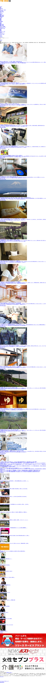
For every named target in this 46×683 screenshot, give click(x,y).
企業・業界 (2, 11)
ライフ (1, 17)
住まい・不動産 (2, 26)
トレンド (1, 33)
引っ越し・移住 (2, 28)
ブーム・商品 (2, 34)
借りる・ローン (2, 32)
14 (1, 454)
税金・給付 (2, 24)
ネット (1, 35)
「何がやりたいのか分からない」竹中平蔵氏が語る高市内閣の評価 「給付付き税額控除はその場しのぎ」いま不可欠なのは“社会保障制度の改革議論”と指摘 (23, 463)
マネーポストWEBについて (4, 681)
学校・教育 (2, 15)
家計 (0, 29)
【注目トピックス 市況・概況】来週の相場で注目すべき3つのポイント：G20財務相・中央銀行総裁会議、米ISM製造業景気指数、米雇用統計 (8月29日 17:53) (23, 469)
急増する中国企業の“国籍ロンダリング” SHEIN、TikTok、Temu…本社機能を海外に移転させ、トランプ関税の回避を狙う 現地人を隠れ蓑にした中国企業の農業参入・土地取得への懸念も (23, 466)
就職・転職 (2, 16)
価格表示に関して (9, 672)
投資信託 (1, 8)
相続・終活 (2, 25)
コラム (1, 36)
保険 (0, 23)
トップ (1, 6)
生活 (0, 20)
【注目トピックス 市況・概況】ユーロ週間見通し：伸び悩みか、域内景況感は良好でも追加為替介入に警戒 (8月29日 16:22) (20, 470)
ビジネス (1, 10)
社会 (0, 12)
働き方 (1, 14)
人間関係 (1, 21)
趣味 (0, 19)
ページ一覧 (2, 681)
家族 (0, 18)
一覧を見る (2, 551)
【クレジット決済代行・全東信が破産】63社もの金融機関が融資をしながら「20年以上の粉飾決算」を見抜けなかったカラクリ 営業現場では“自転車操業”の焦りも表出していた (23, 465)
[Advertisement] (16, 4)
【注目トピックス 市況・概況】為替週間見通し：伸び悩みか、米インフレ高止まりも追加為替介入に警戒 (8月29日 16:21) (19, 471)
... (0, 454)
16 (2, 454)
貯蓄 (0, 30)
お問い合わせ (2, 682)
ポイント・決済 (2, 31)
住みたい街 (2, 27)
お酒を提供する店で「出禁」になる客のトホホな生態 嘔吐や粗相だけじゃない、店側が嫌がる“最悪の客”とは (18, 462)
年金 (0, 22)
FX (0, 9)
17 (3, 454)
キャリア (1, 13)
